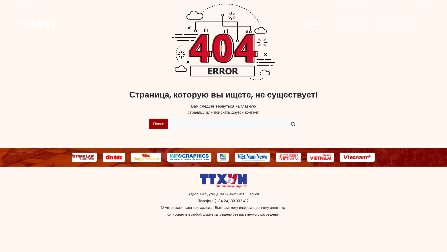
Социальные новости (398, 23)
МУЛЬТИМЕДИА (352, 23)
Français (380, 6)
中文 (397, 6)
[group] (82, 157)
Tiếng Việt (343, 6)
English (362, 6)
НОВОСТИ (315, 23)
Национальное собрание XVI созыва (33, 23)
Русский (430, 6)
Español (412, 6)
